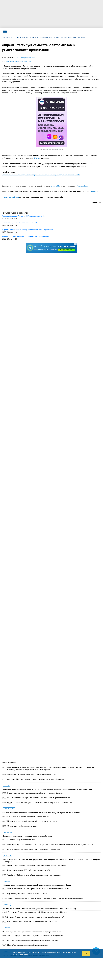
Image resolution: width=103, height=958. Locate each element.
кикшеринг (14, 61)
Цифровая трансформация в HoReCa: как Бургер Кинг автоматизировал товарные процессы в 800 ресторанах (48, 789)
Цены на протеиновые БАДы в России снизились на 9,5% (28, 870)
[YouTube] (57, 31)
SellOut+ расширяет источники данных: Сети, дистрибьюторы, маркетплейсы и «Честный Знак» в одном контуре (50, 844)
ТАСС (36, 158)
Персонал (8, 832)
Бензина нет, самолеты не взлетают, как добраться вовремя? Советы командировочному (39, 908)
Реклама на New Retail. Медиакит (51, 149)
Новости (12, 37)
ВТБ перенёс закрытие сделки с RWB (21, 840)
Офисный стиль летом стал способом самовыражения (27, 945)
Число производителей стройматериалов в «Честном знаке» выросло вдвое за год (38, 798)
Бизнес (7, 881)
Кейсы (6, 785)
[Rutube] (66, 31)
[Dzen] (48, 31)
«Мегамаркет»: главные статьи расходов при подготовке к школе (31, 774)
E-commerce (9, 808)
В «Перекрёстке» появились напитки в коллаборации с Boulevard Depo (33, 849)
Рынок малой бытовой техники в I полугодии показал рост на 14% (32, 922)
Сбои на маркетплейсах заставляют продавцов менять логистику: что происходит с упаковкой (41, 813)
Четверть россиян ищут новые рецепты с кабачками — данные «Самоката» (35, 793)
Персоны (8, 855)
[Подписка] (75, 31)
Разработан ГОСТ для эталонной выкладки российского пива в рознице (34, 875)
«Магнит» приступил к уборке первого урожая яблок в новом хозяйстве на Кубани (38, 889)
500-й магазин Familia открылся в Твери (22, 826)
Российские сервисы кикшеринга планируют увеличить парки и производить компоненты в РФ (41, 175)
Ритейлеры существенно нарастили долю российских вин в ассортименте (35, 935)
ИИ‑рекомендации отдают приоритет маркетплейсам (27, 893)
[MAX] (38, 31)
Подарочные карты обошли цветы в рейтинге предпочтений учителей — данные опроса (40, 803)
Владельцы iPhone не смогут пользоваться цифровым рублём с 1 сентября (35, 779)
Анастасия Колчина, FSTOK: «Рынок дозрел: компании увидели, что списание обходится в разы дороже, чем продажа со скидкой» (51, 861)
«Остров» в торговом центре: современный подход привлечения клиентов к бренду (37, 885)
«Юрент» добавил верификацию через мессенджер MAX (25, 236)
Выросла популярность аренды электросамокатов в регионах (27, 229)
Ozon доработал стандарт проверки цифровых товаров (28, 816)
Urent (8, 61)
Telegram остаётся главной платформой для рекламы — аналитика (32, 821)
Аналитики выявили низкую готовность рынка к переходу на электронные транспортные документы (44, 898)
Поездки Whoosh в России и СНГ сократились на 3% (23, 216)
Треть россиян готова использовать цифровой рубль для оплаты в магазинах (36, 865)
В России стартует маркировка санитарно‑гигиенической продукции (32, 940)
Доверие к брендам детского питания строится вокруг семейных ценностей (35, 917)
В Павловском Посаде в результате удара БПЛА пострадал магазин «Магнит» (36, 912)
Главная (5, 37)
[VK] (29, 31)
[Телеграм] (20, 31)
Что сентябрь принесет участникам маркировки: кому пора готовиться (32, 932)
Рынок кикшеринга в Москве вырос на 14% (19, 223)
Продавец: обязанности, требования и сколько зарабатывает (28, 836)
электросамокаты (24, 61)
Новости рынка (22, 37)
